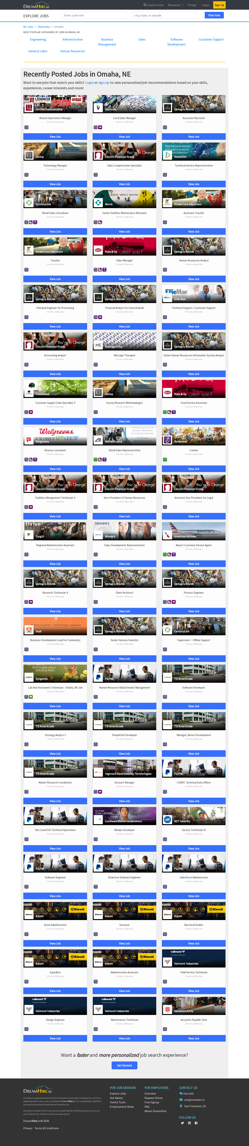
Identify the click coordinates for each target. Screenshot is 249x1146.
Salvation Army (183, 1011)
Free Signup (152, 1102)
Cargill (40, 536)
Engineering (38, 39)
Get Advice (116, 1098)
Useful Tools (118, 1102)
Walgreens (42, 441)
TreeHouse (42, 394)
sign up (103, 82)
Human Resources (72, 51)
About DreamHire (155, 1111)
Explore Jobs (155, 5)
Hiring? (192, 5)
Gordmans (180, 441)
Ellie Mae (180, 299)
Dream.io (68, 1101)
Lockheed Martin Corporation (123, 821)
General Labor (37, 51)
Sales (141, 39)
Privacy (27, 1128)
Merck (108, 204)
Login (205, 5)
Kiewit (40, 916)
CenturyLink (43, 204)
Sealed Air (180, 156)
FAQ (147, 1106)
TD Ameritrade (183, 679)
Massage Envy (113, 346)
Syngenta (42, 679)
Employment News (122, 1106)
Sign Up (219, 5)
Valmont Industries (186, 963)
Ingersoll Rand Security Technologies (128, 773)
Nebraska (44, 26)
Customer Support (211, 39)
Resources (174, 5)
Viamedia (110, 109)
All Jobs (28, 26)
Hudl (39, 631)
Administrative (73, 39)
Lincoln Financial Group (119, 156)
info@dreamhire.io (194, 1099)
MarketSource (113, 441)
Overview (150, 1093)
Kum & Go (111, 251)
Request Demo (154, 1098)
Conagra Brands (184, 109)
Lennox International (49, 109)
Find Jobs (214, 15)
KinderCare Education (187, 204)
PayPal (109, 679)
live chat (188, 1093)
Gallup (40, 156)
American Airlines (185, 536)
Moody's (110, 536)
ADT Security (182, 821)
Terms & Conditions (46, 1128)
